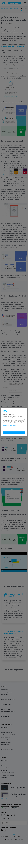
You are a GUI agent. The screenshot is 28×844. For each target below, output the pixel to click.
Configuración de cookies (14, 429)
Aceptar (14, 432)
